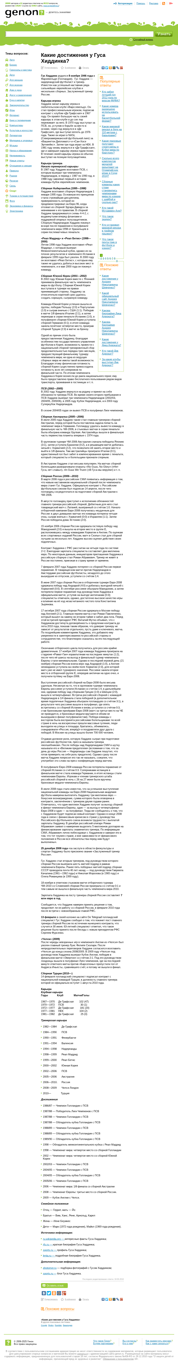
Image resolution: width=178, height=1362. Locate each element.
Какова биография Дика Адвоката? (111, 313)
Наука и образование (21, 150)
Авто (12, 60)
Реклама (153, 3)
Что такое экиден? (108, 218)
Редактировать (51, 68)
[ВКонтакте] (103, 68)
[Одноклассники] (110, 68)
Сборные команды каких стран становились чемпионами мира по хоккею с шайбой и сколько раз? (111, 192)
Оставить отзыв (55, 1285)
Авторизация (125, 3)
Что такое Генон (101, 1341)
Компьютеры (16, 125)
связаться (82, 1353)
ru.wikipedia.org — (54, 1238)
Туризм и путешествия (21, 196)
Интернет (14, 115)
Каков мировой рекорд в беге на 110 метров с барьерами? (112, 131)
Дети (12, 75)
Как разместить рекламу (159, 1341)
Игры (12, 110)
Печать (86, 68)
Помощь (140, 3)
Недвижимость (17, 155)
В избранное (70, 68)
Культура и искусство (21, 130)
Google (44, 1325)
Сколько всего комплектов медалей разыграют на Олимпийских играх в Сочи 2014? (110, 167)
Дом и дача (16, 90)
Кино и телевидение (20, 120)
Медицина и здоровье (21, 140)
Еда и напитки (17, 100)
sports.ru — (50, 1250)
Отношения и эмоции (21, 165)
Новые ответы (17, 160)
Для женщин (16, 80)
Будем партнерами (103, 1343)
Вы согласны (129, 1341)
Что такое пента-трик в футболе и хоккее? (109, 244)
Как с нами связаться (157, 1343)
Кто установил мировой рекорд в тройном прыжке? (111, 229)
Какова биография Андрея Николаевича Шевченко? (110, 327)
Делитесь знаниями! (60, 12)
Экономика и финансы (21, 206)
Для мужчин (16, 85)
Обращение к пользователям (118, 1359)
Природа (14, 170)
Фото (12, 201)
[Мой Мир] (114, 68)
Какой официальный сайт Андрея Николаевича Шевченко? (110, 299)
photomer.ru (49, 1267)
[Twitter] (107, 68)
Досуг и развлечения (21, 95)
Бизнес (13, 65)
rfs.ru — (48, 1244)
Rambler (58, 1325)
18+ (171, 3)
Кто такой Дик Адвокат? (110, 352)
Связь (13, 186)
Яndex (51, 1325)
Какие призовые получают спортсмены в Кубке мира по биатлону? (111, 146)
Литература (16, 135)
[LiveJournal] (118, 68)
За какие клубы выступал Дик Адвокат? (111, 362)
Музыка (14, 145)
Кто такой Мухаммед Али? (112, 209)
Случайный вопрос (143, 39)
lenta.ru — (49, 1255)
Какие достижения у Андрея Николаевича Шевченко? (110, 281)
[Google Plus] (121, 68)
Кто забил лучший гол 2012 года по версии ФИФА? (111, 96)
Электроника (16, 211)
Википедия (67, 1325)
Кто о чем (128, 1343)
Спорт (13, 191)
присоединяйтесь (51, 6)
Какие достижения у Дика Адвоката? (111, 342)
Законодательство (19, 105)
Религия (14, 181)
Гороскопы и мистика (21, 70)
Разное (13, 175)
